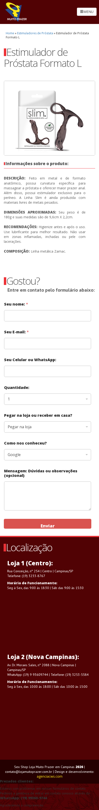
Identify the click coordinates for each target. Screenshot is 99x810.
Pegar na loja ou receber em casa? (38, 415)
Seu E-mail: (16, 332)
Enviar (48, 526)
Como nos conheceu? (25, 443)
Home (10, 33)
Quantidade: (16, 387)
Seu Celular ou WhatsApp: (30, 360)
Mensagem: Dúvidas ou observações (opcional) (40, 473)
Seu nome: (16, 304)
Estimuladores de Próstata (35, 33)
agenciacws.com (49, 776)
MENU (88, 11)
